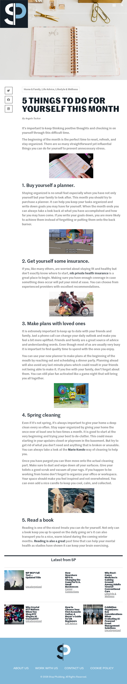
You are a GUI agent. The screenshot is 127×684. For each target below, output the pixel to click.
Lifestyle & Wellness (66, 89)
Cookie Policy (102, 668)
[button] (114, 5)
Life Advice (48, 89)
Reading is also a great (49, 541)
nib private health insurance (89, 273)
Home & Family (32, 89)
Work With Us (46, 668)
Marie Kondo (76, 449)
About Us (21, 668)
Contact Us (74, 668)
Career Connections (72, 590)
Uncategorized (34, 587)
